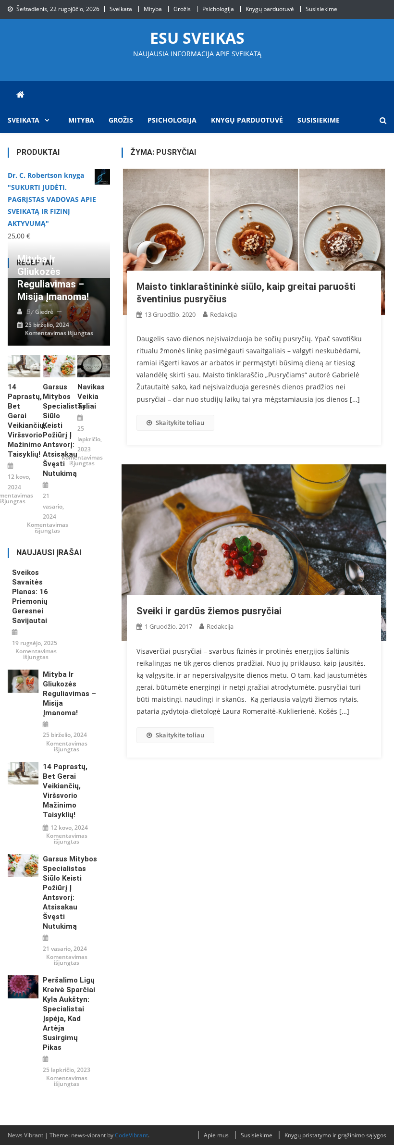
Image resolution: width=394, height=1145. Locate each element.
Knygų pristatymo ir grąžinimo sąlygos (335, 1135)
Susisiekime (321, 9)
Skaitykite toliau (180, 422)
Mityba (153, 9)
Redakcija (223, 314)
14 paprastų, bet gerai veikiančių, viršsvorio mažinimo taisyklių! (24, 421)
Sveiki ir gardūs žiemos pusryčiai (209, 611)
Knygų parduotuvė (270, 9)
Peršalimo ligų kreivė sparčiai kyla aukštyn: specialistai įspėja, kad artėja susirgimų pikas (69, 1014)
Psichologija (218, 9)
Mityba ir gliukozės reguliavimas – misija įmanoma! (53, 277)
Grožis (182, 9)
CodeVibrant (131, 1135)
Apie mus (216, 1135)
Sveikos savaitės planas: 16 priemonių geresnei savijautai (30, 596)
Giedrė (44, 312)
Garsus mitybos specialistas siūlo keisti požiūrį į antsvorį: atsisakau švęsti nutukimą (59, 430)
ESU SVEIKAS (197, 37)
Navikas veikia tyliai (91, 397)
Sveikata (121, 9)
